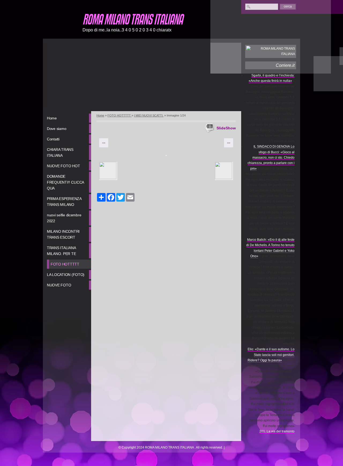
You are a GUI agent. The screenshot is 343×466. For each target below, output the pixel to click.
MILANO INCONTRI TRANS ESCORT (63, 234)
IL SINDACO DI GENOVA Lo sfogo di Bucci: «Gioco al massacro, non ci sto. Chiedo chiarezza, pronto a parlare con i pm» (271, 157)
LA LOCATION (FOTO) (65, 274)
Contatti (53, 139)
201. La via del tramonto (276, 431)
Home (52, 118)
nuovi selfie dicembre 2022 (64, 218)
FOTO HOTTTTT (65, 264)
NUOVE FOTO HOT (63, 166)
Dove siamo (56, 128)
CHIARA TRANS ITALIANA (60, 152)
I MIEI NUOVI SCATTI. (148, 115)
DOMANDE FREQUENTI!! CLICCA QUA (65, 182)
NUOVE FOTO (59, 285)
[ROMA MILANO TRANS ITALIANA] (60, 24)
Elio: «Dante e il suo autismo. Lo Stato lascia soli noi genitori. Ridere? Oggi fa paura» (271, 354)
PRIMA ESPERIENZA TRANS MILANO (64, 201)
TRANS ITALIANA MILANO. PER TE (61, 251)
